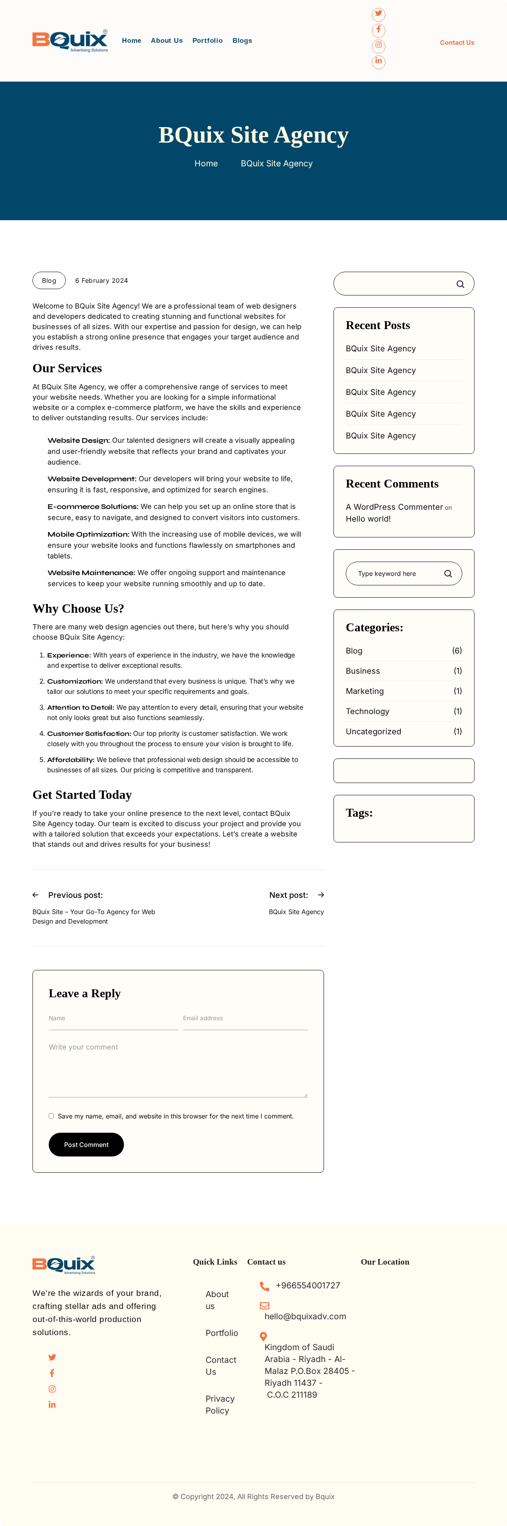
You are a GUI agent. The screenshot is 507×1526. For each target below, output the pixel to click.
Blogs (242, 40)
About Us (167, 40)
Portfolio (208, 40)
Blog (354, 650)
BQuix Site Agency (381, 348)
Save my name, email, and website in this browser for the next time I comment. (176, 1116)
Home (131, 40)
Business (363, 671)
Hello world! (368, 519)
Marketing (365, 691)
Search (462, 284)
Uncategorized (373, 731)
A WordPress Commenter (394, 507)
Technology (367, 711)
